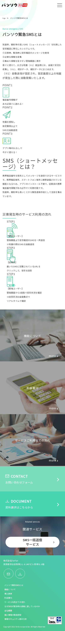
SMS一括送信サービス (32, 542)
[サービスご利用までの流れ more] (32, 465)
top (4, 18)
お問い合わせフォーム (19, 478)
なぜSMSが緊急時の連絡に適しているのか (22, 606)
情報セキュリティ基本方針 (15, 619)
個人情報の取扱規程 (12, 615)
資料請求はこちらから (19, 503)
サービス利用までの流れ (14, 602)
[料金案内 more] (32, 412)
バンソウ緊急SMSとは (13, 585)
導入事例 (8, 594)
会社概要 (8, 611)
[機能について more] (32, 360)
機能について (10, 589)
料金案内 (8, 598)
